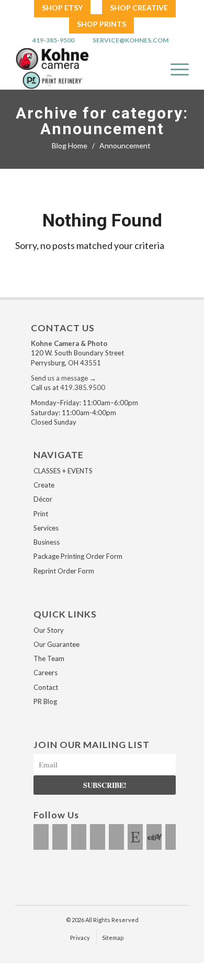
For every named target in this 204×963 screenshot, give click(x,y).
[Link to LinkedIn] (116, 837)
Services (46, 528)
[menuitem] (62, 8)
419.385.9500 (82, 387)
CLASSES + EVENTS (63, 471)
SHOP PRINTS (101, 23)
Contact (45, 687)
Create (43, 485)
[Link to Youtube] (97, 837)
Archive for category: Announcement (102, 121)
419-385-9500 (53, 40)
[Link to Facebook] (41, 837)
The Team (48, 658)
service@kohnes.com (130, 40)
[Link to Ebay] (154, 837)
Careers (45, 672)
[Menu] (174, 69)
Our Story (48, 630)
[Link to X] (78, 837)
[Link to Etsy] (135, 837)
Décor (42, 499)
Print (40, 514)
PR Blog (45, 701)
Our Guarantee (56, 644)
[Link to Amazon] (172, 837)
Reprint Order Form (63, 571)
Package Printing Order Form (77, 556)
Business (46, 542)
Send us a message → (63, 378)
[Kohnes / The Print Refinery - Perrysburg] (79, 69)
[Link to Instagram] (59, 837)
